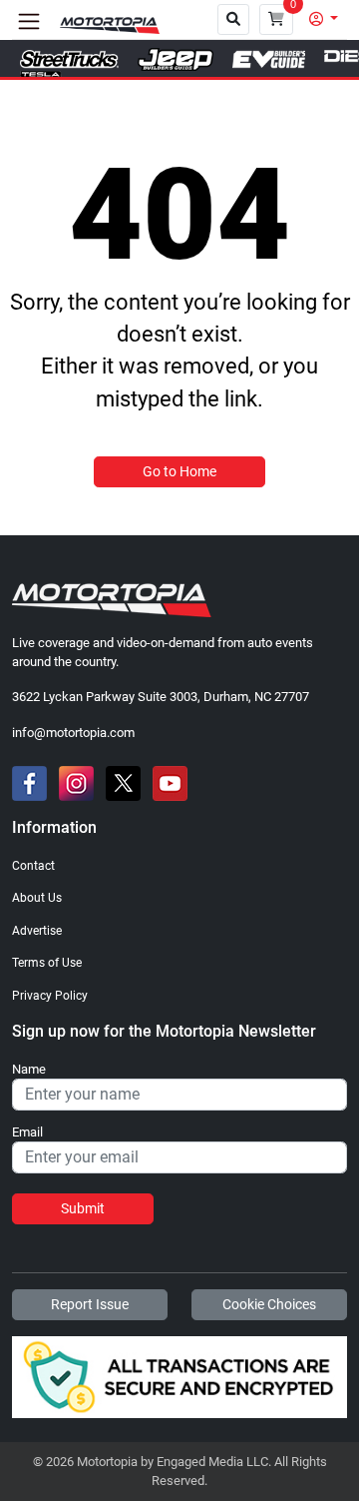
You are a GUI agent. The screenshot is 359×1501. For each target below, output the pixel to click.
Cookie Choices (269, 1304)
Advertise (37, 931)
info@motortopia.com (73, 732)
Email (27, 1132)
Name (29, 1070)
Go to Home (179, 471)
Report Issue (90, 1304)
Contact (33, 866)
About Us (37, 898)
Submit (83, 1208)
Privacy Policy (50, 996)
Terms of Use (47, 963)
